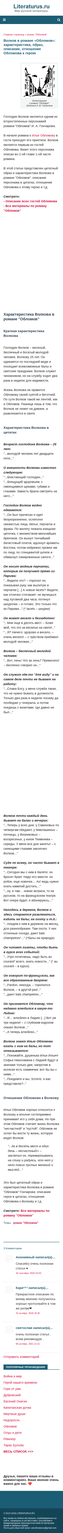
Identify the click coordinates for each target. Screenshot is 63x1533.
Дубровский (12, 1395)
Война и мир (13, 1376)
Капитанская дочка (17, 1407)
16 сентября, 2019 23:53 (28, 1273)
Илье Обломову (43, 135)
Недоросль (12, 1420)
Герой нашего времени (20, 1382)
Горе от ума (12, 1389)
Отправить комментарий (21, 1357)
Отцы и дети (13, 1432)
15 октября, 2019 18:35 (28, 1313)
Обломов (10, 1426)
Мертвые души (14, 1414)
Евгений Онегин (15, 1401)
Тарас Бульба (14, 1445)
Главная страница (14, 34)
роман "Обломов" (37, 34)
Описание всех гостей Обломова (31, 201)
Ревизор (10, 1439)
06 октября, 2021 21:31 (28, 1344)
